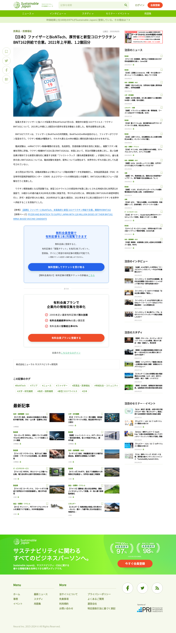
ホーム (16, 594)
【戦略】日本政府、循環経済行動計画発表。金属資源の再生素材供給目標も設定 (148, 386)
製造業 (15, 432)
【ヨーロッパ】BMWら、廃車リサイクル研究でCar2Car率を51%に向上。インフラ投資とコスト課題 (30, 437)
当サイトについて (68, 594)
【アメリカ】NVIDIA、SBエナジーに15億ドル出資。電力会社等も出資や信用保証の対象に (30, 472)
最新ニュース (41, 594)
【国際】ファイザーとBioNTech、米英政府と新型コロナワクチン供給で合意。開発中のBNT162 (66, 209)
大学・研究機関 (25, 391)
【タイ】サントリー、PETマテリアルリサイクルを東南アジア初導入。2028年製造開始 (30, 508)
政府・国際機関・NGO (21, 414)
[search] (126, 5)
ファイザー (62, 385)
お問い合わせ (66, 608)
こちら (91, 275)
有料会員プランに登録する (66, 337)
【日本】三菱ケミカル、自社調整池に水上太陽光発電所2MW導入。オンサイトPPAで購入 (143, 138)
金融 (126, 173)
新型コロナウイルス (68, 391)
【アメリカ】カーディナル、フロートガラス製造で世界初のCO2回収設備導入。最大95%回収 (30, 491)
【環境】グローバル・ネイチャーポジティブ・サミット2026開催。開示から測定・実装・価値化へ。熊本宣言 (148, 340)
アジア (34, 385)
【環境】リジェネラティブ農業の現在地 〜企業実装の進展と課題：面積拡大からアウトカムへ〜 (148, 364)
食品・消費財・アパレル (76, 485)
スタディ (86, 13)
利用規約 (64, 603)
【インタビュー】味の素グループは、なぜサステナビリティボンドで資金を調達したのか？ (148, 314)
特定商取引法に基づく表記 (101, 608)
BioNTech (21, 385)
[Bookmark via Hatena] (6, 79)
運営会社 (92, 603)
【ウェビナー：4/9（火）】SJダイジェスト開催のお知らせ (148, 422)
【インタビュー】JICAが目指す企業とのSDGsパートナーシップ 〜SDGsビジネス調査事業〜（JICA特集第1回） (148, 302)
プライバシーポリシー (99, 594)
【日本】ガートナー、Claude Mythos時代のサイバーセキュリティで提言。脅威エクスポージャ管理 (143, 216)
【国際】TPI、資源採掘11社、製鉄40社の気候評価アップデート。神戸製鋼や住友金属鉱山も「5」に (143, 177)
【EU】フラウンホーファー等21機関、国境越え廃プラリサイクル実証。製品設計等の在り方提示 (85, 419)
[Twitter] (142, 588)
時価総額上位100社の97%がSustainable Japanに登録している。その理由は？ (87, 19)
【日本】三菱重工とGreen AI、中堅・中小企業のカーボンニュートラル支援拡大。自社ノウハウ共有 (143, 74)
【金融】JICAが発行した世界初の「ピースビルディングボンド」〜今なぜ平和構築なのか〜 (148, 269)
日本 (85, 391)
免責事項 (64, 598)
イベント (18, 603)
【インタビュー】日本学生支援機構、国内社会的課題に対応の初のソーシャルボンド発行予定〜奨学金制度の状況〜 (148, 281)
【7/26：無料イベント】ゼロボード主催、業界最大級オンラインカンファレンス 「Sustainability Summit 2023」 (148, 456)
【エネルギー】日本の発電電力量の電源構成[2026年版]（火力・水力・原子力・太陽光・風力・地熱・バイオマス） (148, 376)
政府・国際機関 (46, 391)
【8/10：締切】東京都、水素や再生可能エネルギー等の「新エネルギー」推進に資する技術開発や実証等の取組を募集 (149, 411)
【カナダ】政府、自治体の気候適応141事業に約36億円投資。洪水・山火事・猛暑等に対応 (30, 418)
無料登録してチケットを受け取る (66, 267)
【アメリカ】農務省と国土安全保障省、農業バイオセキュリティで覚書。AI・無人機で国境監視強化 (85, 491)
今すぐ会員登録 (135, 563)
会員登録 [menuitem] (155, 5)
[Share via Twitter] (6, 61)
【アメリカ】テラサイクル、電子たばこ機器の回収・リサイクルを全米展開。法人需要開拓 (30, 456)
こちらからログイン (71, 352)
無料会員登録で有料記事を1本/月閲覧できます (66, 234)
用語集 (147, 13)
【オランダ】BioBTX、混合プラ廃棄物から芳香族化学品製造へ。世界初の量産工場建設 (85, 472)
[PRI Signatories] (150, 608)
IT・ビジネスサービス (21, 468)
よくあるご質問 (96, 598)
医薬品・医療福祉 (22, 31)
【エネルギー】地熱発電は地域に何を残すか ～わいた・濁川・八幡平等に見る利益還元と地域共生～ (85, 509)
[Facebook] (127, 588)
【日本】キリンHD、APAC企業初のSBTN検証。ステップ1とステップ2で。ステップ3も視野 (143, 150)
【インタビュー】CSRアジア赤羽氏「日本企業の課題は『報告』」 (148, 292)
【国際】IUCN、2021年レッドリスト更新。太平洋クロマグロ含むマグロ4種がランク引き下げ (143, 164)
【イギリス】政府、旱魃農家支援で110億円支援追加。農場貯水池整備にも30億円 (85, 454)
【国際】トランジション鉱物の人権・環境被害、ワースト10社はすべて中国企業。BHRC (143, 111)
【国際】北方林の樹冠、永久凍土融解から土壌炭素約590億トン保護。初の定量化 (143, 99)
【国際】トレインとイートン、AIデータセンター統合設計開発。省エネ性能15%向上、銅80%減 (85, 437)
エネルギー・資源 (130, 108)
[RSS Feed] (157, 588)
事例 (15, 598)
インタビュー (57, 13)
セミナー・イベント (116, 13)
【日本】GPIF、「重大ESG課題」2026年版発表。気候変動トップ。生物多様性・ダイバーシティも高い (143, 203)
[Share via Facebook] (6, 70)
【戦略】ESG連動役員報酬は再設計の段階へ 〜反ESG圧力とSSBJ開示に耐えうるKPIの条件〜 (148, 352)
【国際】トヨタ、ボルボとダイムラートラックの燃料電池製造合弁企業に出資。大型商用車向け (143, 190)
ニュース (26, 13)
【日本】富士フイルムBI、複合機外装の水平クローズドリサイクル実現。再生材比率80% (143, 124)
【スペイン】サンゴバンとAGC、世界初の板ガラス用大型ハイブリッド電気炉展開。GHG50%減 (143, 229)
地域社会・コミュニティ (107, 385)
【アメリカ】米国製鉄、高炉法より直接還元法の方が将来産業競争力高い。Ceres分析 (143, 60)
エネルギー (72, 504)
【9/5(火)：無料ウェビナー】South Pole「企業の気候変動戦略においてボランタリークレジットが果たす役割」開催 (148, 434)
